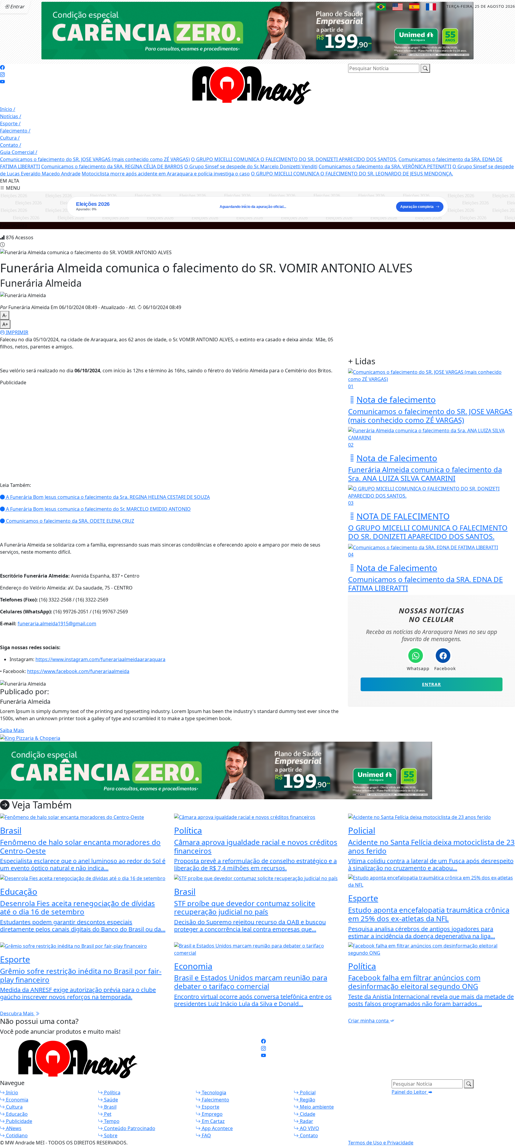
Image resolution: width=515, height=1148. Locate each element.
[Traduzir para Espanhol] (414, 7)
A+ (5, 324)
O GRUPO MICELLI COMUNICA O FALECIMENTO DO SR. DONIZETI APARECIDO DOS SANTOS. (294, 159)
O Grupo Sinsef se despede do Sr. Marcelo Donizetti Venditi (250, 166)
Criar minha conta (369, 1020)
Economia (16, 1099)
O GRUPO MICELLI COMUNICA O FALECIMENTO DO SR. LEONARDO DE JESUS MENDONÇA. (352, 173)
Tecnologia (213, 1092)
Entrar (431, 684)
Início (7, 109)
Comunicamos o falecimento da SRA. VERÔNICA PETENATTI (385, 166)
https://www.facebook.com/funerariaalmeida (78, 671)
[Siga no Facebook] (2, 67)
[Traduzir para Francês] (431, 7)
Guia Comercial (18, 152)
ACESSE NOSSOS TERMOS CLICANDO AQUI (124, 1140)
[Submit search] (425, 68)
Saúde (110, 1099)
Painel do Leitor (410, 1092)
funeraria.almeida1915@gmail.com (57, 623)
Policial (307, 1092)
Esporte (10, 123)
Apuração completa (417, 207)
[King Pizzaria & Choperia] (257, 30)
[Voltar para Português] (380, 7)
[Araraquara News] (248, 84)
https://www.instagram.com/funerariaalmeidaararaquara (100, 659)
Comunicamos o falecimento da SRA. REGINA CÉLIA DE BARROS (112, 166)
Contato (10, 145)
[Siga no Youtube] (2, 81)
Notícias (10, 116)
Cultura (10, 138)
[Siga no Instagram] (2, 74)
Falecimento (15, 130)
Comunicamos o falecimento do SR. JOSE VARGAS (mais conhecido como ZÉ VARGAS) (95, 159)
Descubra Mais (17, 1013)
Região (307, 1099)
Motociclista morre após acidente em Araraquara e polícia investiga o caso (166, 173)
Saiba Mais (12, 730)
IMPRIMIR (16, 332)
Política (111, 1092)
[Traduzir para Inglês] (397, 7)
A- (4, 315)
